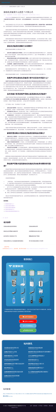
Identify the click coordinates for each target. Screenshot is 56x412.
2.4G (25, 393)
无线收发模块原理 (33, 226)
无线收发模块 (25, 14)
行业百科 (15, 14)
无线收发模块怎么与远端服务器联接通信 (13, 241)
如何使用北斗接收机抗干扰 (10, 236)
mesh (14, 393)
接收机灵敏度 (9, 17)
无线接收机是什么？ (9, 204)
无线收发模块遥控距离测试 (10, 226)
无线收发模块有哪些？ (10, 205)
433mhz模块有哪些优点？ (36, 368)
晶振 (42, 393)
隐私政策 (35, 405)
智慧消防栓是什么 (33, 360)
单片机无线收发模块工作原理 (36, 241)
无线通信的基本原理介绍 (11, 348)
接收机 (19, 14)
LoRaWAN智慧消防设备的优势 (13, 372)
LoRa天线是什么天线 (10, 352)
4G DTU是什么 (8, 368)
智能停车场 (32, 393)
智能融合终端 (46, 393)
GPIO (10, 396)
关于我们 (40, 405)
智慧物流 (28, 393)
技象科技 (11, 248)
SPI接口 (16, 393)
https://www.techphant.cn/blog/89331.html (37, 248)
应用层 (19, 393)
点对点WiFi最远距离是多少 (36, 356)
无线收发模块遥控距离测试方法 (12, 211)
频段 (38, 393)
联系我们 (46, 405)
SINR (23, 393)
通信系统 (5, 396)
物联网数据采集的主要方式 (36, 364)
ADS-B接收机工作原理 (11, 356)
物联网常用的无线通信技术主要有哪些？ (40, 352)
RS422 (35, 393)
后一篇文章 (51, 217)
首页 (31, 405)
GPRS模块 (7, 393)
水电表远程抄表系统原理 (11, 360)
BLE (21, 393)
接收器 (40, 393)
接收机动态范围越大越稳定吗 (11, 231)
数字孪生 (11, 393)
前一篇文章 (5, 217)
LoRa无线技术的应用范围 (11, 376)
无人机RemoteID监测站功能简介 (38, 372)
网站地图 (51, 405)
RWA (12, 396)
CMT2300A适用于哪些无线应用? (14, 364)
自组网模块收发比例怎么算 (35, 231)
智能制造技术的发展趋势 (35, 348)
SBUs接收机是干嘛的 (34, 236)
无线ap (4, 393)
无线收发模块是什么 (9, 209)
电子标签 (50, 393)
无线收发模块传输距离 (10, 207)
